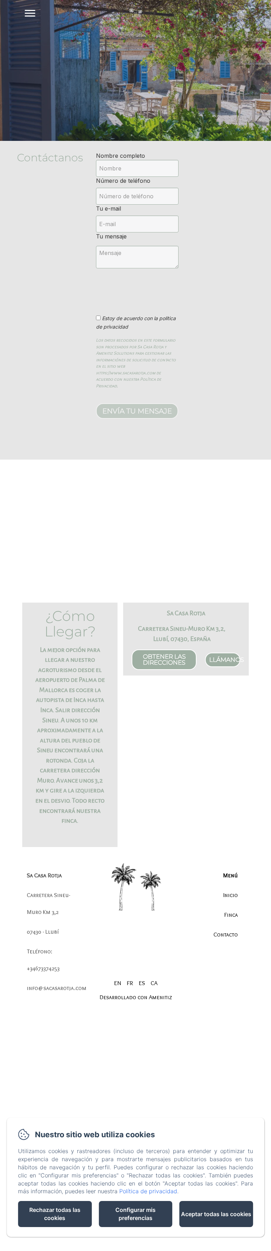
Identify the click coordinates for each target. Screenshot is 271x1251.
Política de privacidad (148, 1191)
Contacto (225, 934)
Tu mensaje (111, 236)
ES (142, 983)
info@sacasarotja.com (56, 987)
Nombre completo (120, 155)
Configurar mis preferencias (135, 1213)
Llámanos (224, 659)
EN (117, 983)
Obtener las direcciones (164, 659)
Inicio (230, 894)
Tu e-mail (108, 208)
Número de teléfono (123, 180)
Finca (231, 914)
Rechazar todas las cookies (54, 1213)
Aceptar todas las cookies (216, 1214)
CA (154, 983)
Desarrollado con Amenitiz (136, 997)
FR (130, 983)
